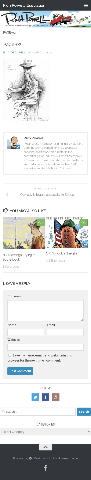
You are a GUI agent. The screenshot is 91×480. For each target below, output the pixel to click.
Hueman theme (68, 458)
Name (12, 325)
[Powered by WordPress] (30, 458)
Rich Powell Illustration (24, 5)
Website (13, 339)
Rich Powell (17, 52)
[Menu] (85, 5)
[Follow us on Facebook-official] (45, 468)
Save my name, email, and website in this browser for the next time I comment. (39, 358)
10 (42, 222)
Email (52, 325)
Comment (15, 296)
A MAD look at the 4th (61, 253)
